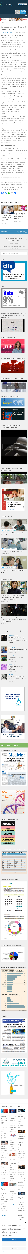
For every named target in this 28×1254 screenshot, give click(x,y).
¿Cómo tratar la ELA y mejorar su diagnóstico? (16, 658)
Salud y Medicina (7, 32)
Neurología (11, 656)
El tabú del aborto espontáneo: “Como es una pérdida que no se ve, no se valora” (17, 678)
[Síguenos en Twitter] (21, 232)
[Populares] (7, 631)
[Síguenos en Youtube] (23, 232)
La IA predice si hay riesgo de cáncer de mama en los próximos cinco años (6, 218)
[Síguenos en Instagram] (26, 232)
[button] (25, 1222)
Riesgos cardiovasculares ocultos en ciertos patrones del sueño (4, 1151)
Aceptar (14, 1240)
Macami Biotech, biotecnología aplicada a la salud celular (21, 1119)
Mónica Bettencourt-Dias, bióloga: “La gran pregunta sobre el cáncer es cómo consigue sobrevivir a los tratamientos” (12, 597)
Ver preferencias (14, 1248)
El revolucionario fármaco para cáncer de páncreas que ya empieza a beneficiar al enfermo (12, 1121)
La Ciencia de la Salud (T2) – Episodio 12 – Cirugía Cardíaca (12, 553)
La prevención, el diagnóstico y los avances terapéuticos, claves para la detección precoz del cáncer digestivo (12, 1168)
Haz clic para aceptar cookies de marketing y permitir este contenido (14, 386)
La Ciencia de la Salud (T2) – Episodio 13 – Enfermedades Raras (12, 534)
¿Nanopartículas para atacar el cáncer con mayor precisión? (12, 1143)
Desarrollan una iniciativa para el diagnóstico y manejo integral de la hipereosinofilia (17, 668)
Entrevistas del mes (13, 635)
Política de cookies (5, 1252)
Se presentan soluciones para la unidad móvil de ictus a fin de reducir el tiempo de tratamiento (21, 1178)
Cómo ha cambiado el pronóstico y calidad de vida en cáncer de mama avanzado (19, 215)
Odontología (11, 647)
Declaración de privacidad (15, 1252)
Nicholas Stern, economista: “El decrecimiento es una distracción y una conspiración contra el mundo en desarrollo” (13, 620)
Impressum (24, 1252)
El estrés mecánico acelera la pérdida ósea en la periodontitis (17, 650)
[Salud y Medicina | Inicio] (14, 4)
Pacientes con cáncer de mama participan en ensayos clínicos (12, 1192)
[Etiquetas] (20, 631)
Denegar (14, 1244)
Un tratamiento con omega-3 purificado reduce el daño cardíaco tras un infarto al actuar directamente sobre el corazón (4, 1125)
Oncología (4, 22)
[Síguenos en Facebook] (18, 232)
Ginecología (11, 674)
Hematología (11, 664)
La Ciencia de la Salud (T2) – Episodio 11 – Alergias (12, 571)
